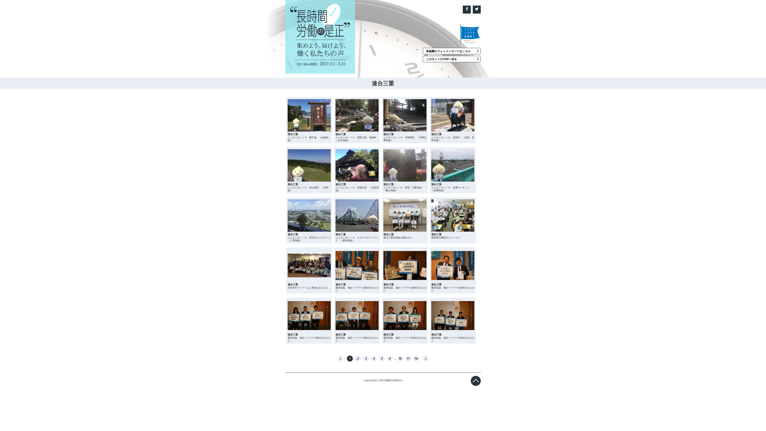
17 (408, 358)
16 (400, 358)
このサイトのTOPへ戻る (441, 59)
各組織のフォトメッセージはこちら (448, 51)
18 (416, 358)
